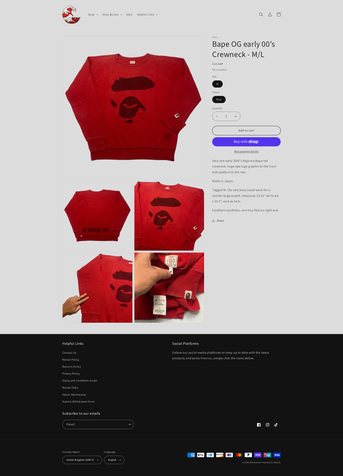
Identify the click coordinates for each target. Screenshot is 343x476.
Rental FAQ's (70, 387)
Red (219, 99)
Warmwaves (255, 462)
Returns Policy (71, 366)
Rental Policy (70, 359)
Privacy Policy (71, 373)
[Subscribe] (129, 424)
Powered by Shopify (271, 462)
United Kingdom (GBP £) (80, 460)
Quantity (217, 108)
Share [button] (220, 220)
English (112, 460)
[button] (93, 14)
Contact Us (69, 352)
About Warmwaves (74, 394)
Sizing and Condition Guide (79, 380)
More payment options (246, 151)
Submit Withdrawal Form (78, 401)
